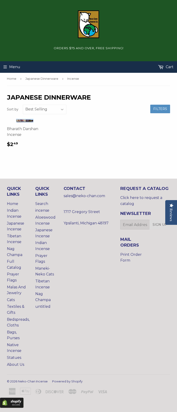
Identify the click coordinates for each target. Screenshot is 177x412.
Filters (160, 109)
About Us (15, 364)
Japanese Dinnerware (41, 78)
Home (11, 78)
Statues (14, 357)
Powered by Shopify (67, 381)
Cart (169, 67)
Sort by (12, 109)
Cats (11, 300)
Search (41, 203)
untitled (42, 306)
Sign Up (160, 225)
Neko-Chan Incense (33, 381)
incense (42, 210)
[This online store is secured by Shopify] (12, 406)
